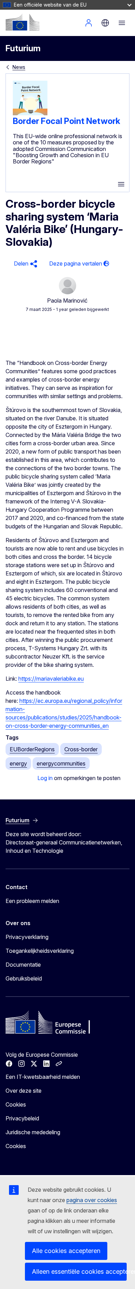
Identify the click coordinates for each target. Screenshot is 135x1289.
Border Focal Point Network (66, 121)
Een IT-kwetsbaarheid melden (43, 1076)
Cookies (16, 1104)
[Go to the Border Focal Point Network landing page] (30, 113)
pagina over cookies (91, 1200)
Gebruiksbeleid (24, 978)
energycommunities (61, 763)
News (18, 67)
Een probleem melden (32, 900)
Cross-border (81, 749)
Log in (45, 778)
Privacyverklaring (27, 936)
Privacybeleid (22, 1118)
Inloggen (88, 22)
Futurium (23, 48)
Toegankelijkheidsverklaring (40, 950)
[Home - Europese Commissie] (22, 22)
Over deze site (24, 1090)
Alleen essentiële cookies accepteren (79, 1271)
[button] (25, 263)
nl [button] (105, 22)
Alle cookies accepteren (66, 1250)
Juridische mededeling (33, 1132)
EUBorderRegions (32, 749)
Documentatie (23, 964)
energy (18, 763)
